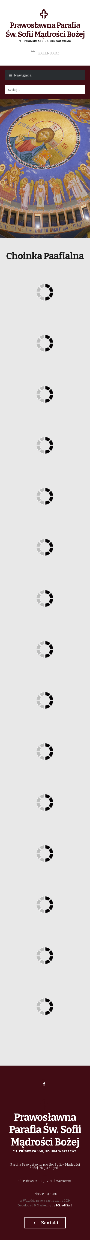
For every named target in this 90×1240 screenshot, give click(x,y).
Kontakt (49, 1222)
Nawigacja (23, 75)
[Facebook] (43, 1084)
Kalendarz (48, 53)
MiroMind (64, 1205)
